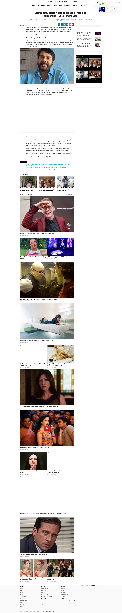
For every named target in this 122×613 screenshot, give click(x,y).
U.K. (42, 606)
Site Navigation (64, 594)
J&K (85, 5)
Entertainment (67, 5)
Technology (49, 5)
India (21, 588)
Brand (62, 590)
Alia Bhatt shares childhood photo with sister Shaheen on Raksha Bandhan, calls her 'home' (28, 189)
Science (55, 5)
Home (33, 5)
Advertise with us (44, 588)
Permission (43, 590)
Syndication (43, 592)
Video (81, 5)
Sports (60, 5)
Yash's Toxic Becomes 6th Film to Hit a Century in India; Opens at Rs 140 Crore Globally (65, 189)
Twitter (70, 601)
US (21, 590)
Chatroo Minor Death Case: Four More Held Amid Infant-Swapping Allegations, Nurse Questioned (84, 34)
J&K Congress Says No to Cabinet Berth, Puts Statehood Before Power (84, 40)
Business (43, 5)
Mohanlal (31, 153)
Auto (21, 602)
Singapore (43, 604)
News (38, 5)
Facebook (78, 601)
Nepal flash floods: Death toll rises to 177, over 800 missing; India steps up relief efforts (84, 45)
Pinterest (78, 604)
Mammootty (40, 140)
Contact (63, 596)
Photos (22, 604)
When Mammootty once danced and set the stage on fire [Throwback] (43, 169)
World (21, 592)
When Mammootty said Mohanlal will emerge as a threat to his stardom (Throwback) (46, 167)
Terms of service (44, 594)
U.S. (42, 608)
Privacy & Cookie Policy (46, 596)
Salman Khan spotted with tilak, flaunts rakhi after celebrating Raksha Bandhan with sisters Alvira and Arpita (46, 189)
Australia (43, 599)
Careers (63, 592)
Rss (72, 604)
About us (63, 588)
